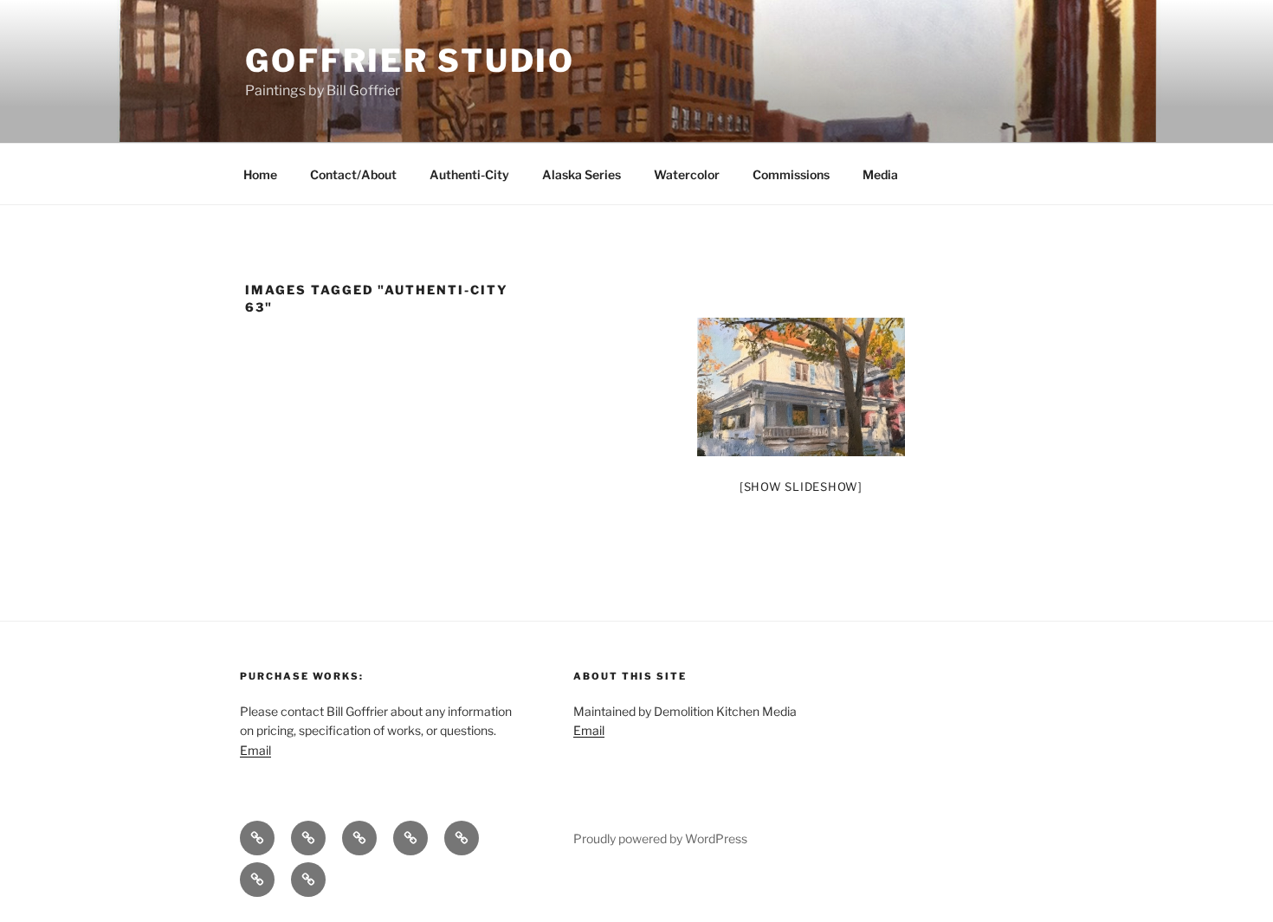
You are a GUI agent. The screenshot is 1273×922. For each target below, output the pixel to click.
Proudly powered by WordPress (660, 838)
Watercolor (687, 174)
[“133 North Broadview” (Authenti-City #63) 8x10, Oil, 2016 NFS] (801, 387)
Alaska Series (581, 174)
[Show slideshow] (801, 486)
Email (255, 750)
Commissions (791, 174)
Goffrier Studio (410, 61)
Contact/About (353, 174)
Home (260, 174)
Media (880, 174)
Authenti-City (469, 174)
